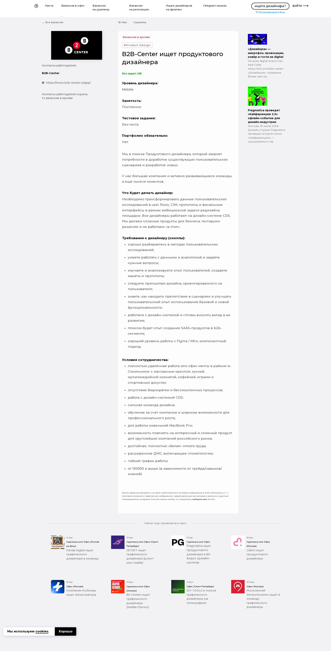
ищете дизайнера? (270, 6)
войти (297, 5)
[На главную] (36, 8)
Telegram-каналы (215, 5)
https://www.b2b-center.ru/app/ (68, 82)
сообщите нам (199, 499)
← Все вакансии (52, 22)
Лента (49, 5)
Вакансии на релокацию (139, 7)
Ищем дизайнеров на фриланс (179, 7)
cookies (41, 631)
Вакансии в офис (73, 5)
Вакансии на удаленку (101, 7)
